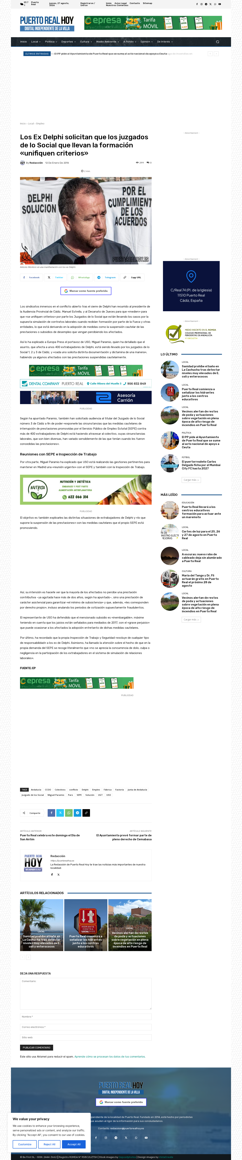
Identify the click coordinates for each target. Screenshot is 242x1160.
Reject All (49, 1144)
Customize (24, 1144)
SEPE (79, 794)
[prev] (210, 53)
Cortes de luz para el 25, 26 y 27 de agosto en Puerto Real (201, 535)
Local (31, 123)
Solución (89, 794)
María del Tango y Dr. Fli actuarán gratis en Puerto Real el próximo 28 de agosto (200, 580)
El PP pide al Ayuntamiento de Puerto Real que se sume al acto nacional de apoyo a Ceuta (110, 53)
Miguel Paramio (56, 794)
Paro (70, 794)
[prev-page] (22, 957)
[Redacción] (23, 162)
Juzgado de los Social (33, 794)
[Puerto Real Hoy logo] (121, 1087)
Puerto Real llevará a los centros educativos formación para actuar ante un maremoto (201, 512)
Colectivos (60, 789)
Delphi (85, 789)
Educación (188, 503)
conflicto (73, 789)
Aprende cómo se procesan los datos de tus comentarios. (110, 1056)
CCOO (48, 789)
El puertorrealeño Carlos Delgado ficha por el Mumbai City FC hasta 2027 (201, 465)
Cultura (187, 571)
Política (186, 433)
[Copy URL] (86, 813)
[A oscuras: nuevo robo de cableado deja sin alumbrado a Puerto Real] (170, 556)
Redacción (36, 163)
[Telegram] (206, 4)
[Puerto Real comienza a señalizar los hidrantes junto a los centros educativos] (86, 925)
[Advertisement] (121, 88)
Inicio (23, 123)
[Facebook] (197, 4)
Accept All (73, 1144)
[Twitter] (210, 4)
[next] (216, 53)
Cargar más (190, 479)
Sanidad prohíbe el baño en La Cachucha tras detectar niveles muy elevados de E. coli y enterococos (41, 941)
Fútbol (186, 457)
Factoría (119, 789)
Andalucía (36, 789)
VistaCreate (166, 1157)
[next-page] (28, 957)
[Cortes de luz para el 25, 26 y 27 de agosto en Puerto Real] (170, 533)
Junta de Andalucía (137, 789)
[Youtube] (219, 4)
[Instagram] (201, 4)
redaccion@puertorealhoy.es (127, 1128)
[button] (217, 41)
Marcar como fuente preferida (89, 290)
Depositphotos (127, 1157)
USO (108, 794)
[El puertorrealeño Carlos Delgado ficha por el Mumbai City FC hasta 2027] (170, 463)
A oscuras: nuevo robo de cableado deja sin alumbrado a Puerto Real (202, 558)
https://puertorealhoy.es (62, 861)
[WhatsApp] (215, 4)
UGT (100, 794)
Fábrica (108, 789)
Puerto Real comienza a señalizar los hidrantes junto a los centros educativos (85, 941)
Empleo (40, 123)
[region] (49, 1132)
